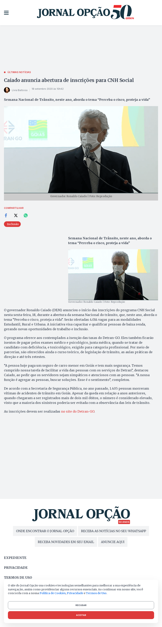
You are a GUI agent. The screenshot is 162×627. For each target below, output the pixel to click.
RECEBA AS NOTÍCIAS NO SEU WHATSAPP (113, 531)
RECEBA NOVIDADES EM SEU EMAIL (66, 542)
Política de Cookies (53, 593)
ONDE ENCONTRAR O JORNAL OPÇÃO (45, 531)
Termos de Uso (96, 593)
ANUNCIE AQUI (112, 542)
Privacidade (16, 568)
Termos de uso (18, 577)
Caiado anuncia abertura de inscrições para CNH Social (69, 80)
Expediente (15, 558)
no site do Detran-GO (77, 411)
